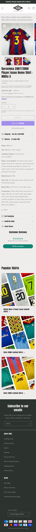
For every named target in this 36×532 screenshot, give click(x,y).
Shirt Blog (7, 483)
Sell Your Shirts (9, 443)
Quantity (4, 102)
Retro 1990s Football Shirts (13, 352)
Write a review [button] (18, 246)
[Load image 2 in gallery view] (18, 61)
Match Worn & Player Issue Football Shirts (16, 310)
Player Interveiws (9, 487)
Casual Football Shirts (15, 528)
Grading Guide (8, 439)
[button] (2, 8)
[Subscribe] (30, 423)
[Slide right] (34, 62)
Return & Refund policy (11, 461)
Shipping (10, 93)
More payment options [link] (18, 128)
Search (6, 448)
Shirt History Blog (9, 492)
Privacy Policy (8, 470)
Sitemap (6, 452)
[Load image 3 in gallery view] (27, 61)
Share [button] (6, 210)
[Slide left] (2, 62)
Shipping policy (9, 466)
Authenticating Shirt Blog (12, 497)
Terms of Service (9, 457)
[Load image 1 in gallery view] (9, 61)
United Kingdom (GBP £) (17, 514)
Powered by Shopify (24, 528)
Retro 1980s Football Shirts (13, 393)
